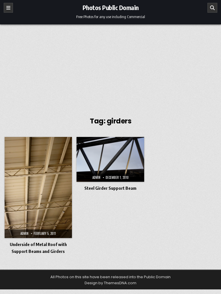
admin (24, 233)
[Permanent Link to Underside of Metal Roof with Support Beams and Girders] (38, 187)
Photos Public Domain (111, 7)
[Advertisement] (110, 67)
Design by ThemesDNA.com (110, 283)
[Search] (212, 8)
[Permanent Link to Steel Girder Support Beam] (110, 159)
